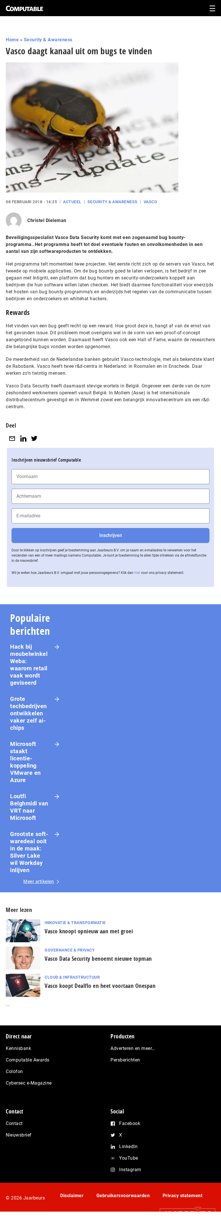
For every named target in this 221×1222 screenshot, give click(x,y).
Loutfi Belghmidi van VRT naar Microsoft (29, 807)
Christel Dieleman (46, 220)
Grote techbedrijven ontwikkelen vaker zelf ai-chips (28, 713)
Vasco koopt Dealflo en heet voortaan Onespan (100, 986)
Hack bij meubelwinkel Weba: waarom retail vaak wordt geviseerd (28, 664)
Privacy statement (183, 1195)
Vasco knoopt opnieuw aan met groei (89, 931)
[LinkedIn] (23, 438)
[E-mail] (12, 438)
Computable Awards (27, 1060)
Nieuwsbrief (19, 1135)
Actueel (72, 201)
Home (12, 39)
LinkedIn (128, 1146)
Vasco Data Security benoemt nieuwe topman (98, 958)
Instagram (130, 1169)
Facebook (129, 1123)
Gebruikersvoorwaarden (123, 1195)
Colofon (14, 1071)
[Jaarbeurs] (184, 1214)
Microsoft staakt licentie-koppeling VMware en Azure (25, 761)
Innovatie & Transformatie (75, 922)
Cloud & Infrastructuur (72, 977)
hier (137, 573)
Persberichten (125, 1060)
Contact (14, 1123)
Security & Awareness (48, 39)
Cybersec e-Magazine (29, 1083)
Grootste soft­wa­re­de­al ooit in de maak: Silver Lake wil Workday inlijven (29, 852)
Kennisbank (18, 1048)
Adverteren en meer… (132, 1048)
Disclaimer (71, 1195)
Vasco (150, 201)
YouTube (128, 1158)
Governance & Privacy (70, 950)
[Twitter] (34, 438)
